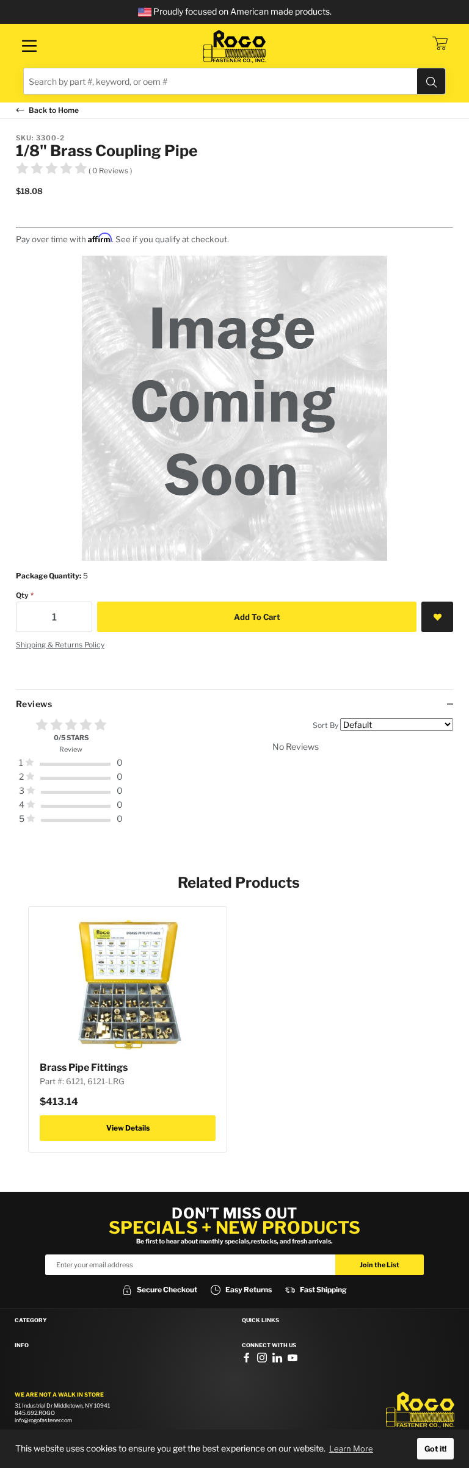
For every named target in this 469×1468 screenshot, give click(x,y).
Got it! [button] (435, 1448)
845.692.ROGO (35, 1412)
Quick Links (260, 1320)
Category (31, 1320)
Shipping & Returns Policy (60, 644)
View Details (128, 1127)
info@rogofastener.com (43, 1420)
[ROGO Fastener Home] (420, 1410)
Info (22, 1345)
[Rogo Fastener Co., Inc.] (234, 46)
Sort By (325, 725)
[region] (234, 776)
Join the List (379, 1265)
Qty (22, 595)
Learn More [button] (351, 1448)
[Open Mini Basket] (439, 43)
